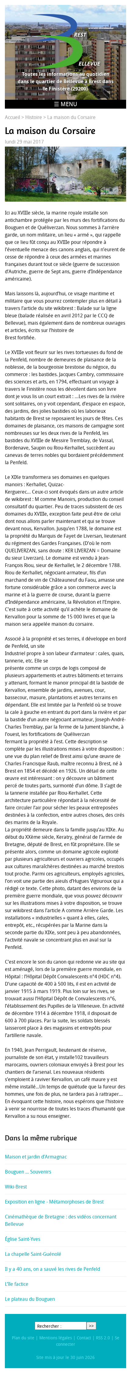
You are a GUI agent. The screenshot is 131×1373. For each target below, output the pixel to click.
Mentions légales (55, 1338)
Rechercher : (49, 1326)
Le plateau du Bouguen (30, 1299)
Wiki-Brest (16, 1186)
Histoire (33, 117)
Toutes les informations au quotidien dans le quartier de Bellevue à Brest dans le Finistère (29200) (66, 81)
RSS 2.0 (103, 1338)
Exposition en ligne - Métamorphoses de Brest (54, 1201)
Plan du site (23, 1338)
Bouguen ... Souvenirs (28, 1171)
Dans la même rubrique (41, 1138)
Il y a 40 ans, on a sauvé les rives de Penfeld (52, 1269)
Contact (84, 1338)
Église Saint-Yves (22, 1239)
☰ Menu (65, 104)
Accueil (12, 117)
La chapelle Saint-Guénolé (33, 1254)
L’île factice (16, 1284)
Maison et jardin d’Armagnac (36, 1156)
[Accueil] (65, 41)
